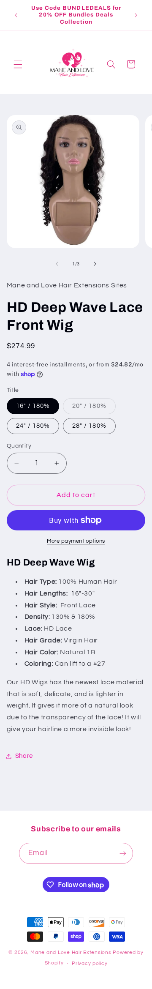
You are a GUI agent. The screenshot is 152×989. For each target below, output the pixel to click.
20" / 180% (94, 408)
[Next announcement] (136, 15)
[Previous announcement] (16, 15)
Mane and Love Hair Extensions (71, 952)
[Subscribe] (123, 853)
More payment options (76, 541)
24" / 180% (33, 426)
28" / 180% (89, 426)
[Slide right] (95, 264)
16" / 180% (33, 406)
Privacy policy (89, 963)
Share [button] (24, 756)
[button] (17, 64)
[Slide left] (57, 264)
